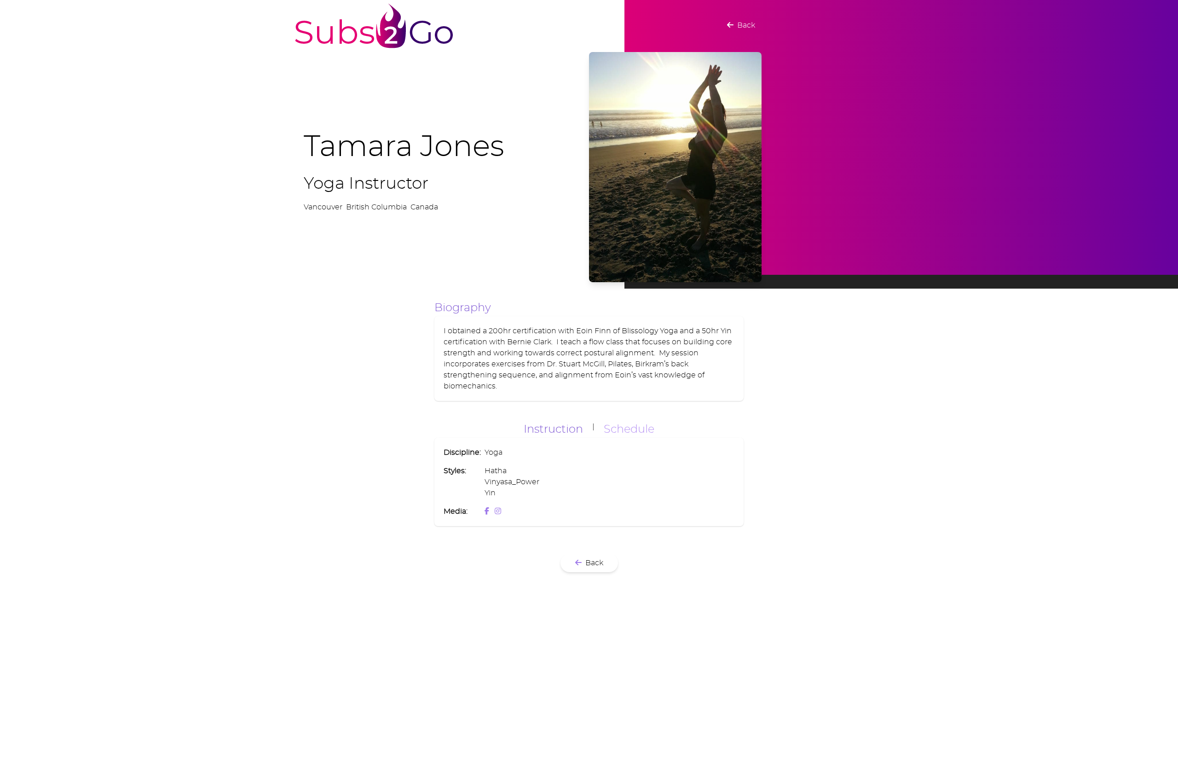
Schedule (629, 429)
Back (744, 25)
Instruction (553, 429)
